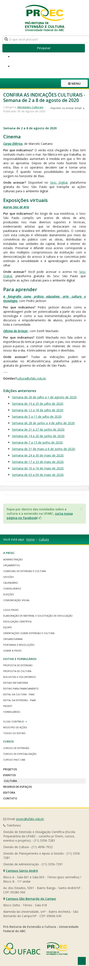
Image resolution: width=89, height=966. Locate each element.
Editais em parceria (15, 682)
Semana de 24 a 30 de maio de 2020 (37, 455)
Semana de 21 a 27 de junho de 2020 (38, 429)
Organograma (12, 639)
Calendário (10, 582)
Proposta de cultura (17, 671)
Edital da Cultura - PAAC (19, 694)
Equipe (7, 627)
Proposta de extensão (18, 665)
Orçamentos (11, 565)
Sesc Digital (58, 182)
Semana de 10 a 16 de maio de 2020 (37, 468)
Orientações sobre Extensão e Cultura (28, 633)
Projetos (10, 769)
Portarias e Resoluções (19, 644)
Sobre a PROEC (12, 650)
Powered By (35, 948)
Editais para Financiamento (21, 688)
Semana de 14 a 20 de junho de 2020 (38, 436)
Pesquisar (44, 48)
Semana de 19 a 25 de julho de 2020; (38, 404)
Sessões (8, 576)
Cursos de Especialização (20, 753)
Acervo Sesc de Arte (16, 207)
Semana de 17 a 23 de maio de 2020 (37, 462)
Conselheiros (12, 588)
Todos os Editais (14, 733)
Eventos (9, 775)
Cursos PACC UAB (14, 759)
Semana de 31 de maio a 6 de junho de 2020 (43, 449)
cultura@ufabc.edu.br (31, 378)
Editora (9, 792)
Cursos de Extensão (16, 748)
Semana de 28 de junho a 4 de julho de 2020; (43, 423)
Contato (10, 798)
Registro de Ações (15, 727)
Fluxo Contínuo (14, 721)
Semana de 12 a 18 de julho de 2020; (38, 410)
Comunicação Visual (16, 600)
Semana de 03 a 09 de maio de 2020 (37, 475)
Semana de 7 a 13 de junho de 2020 (37, 442)
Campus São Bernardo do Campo (31, 899)
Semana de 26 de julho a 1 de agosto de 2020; (44, 397)
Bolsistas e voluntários (19, 676)
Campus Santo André (22, 871)
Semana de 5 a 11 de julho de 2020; (37, 416)
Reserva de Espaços (17, 787)
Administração (13, 559)
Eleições (8, 594)
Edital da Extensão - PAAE (19, 700)
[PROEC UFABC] (44, 17)
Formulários (11, 711)
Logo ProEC (11, 609)
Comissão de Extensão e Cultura (24, 571)
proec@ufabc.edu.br (30, 819)
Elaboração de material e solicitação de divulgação (38, 615)
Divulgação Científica (17, 621)
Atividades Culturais (30, 107)
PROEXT (7, 706)
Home (30, 539)
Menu (76, 83)
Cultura (44, 539)
